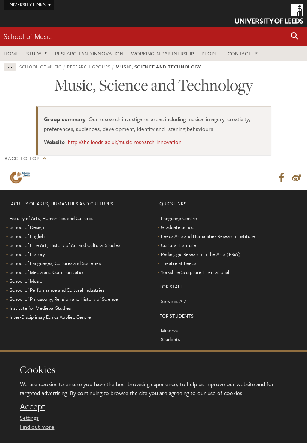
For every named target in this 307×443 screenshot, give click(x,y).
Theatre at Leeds (178, 263)
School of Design (27, 227)
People (210, 53)
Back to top (22, 158)
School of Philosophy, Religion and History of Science (64, 299)
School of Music (28, 36)
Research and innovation (89, 53)
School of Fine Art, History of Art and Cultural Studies (65, 245)
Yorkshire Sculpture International (195, 272)
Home (11, 53)
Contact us (243, 53)
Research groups (88, 66)
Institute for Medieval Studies (40, 308)
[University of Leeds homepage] (269, 14)
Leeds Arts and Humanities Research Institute (208, 236)
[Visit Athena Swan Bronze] (21, 177)
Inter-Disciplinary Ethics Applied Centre (50, 317)
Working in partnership (162, 53)
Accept (32, 406)
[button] (294, 36)
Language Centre (179, 218)
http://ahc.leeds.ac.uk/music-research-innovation (125, 142)
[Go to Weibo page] (296, 177)
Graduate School (178, 227)
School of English (27, 236)
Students (170, 339)
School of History (27, 254)
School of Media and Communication (47, 272)
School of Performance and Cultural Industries (57, 290)
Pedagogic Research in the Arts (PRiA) (201, 254)
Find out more (37, 426)
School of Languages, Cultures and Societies (55, 263)
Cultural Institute (178, 245)
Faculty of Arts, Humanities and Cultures (51, 218)
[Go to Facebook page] (281, 177)
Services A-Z (173, 301)
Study (34, 53)
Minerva (169, 330)
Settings (29, 417)
